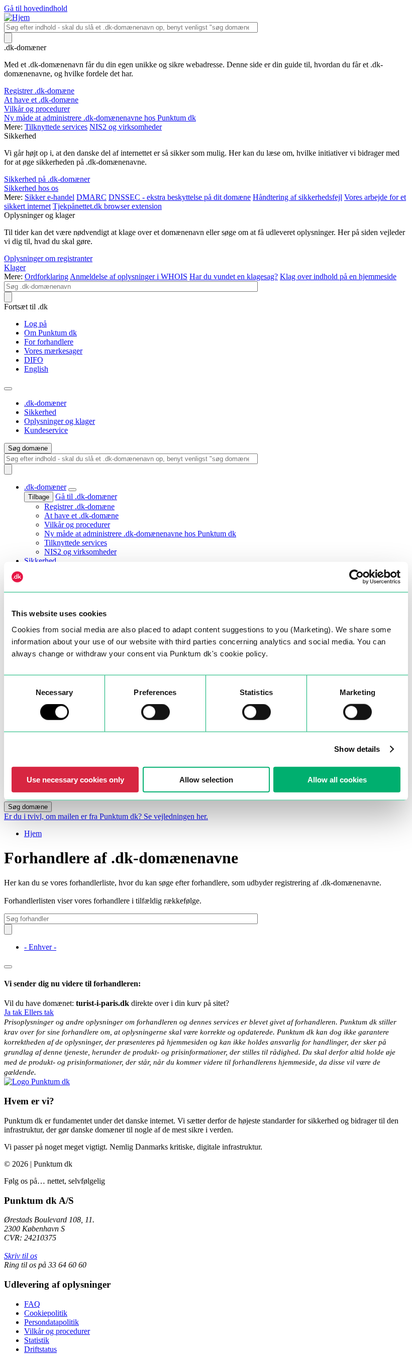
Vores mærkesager (53, 351)
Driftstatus (40, 1349)
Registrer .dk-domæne (39, 90)
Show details (357, 749)
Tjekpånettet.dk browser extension (107, 206)
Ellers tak (39, 1012)
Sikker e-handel (49, 197)
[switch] (155, 712)
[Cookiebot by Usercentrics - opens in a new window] (356, 577)
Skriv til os (20, 1256)
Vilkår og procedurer (37, 108)
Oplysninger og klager (59, 421)
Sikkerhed (40, 412)
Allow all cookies (337, 779)
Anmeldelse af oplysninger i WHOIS (128, 276)
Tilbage (38, 497)
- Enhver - (40, 947)
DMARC (91, 197)
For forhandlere (48, 341)
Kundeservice (46, 430)
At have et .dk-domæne (41, 99)
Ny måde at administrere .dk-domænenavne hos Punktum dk (100, 117)
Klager (15, 267)
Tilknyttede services (56, 127)
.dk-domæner (45, 403)
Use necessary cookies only (75, 779)
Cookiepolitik (45, 1313)
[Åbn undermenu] (72, 489)
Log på (35, 323)
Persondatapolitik (51, 1322)
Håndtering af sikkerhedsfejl (297, 197)
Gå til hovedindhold (35, 8)
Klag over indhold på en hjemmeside (338, 276)
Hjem (33, 833)
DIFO (33, 360)
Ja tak (14, 1012)
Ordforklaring (46, 276)
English (36, 369)
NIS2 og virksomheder (125, 127)
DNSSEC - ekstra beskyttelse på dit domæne (180, 197)
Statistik (36, 1340)
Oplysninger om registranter (48, 258)
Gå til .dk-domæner (86, 496)
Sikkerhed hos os (31, 188)
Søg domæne (28, 448)
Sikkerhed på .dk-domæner (47, 179)
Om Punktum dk (50, 332)
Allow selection (206, 779)
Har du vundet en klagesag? (233, 276)
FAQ (32, 1304)
